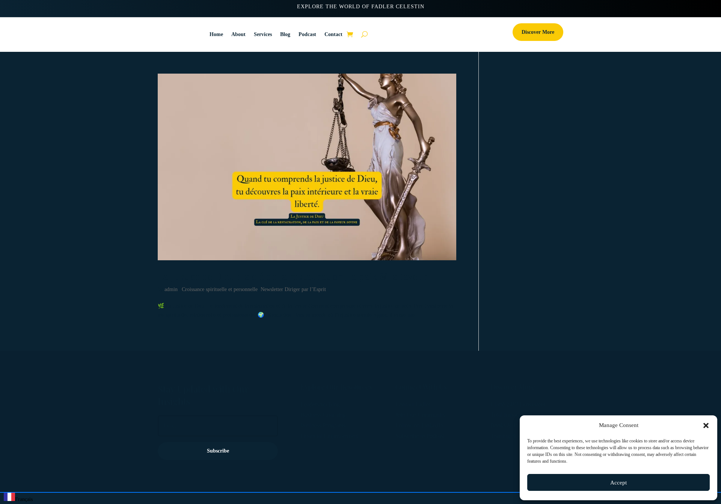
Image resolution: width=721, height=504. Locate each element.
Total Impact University (518, 415)
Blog (285, 34)
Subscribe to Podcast (420, 436)
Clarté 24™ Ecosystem (517, 404)
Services (263, 34)
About (238, 34)
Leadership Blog (320, 404)
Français (24, 499)
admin (171, 289)
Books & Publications (516, 425)
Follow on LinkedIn (419, 425)
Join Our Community (420, 415)
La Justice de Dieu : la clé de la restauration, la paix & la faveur (293, 276)
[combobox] (18, 498)
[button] (706, 425)
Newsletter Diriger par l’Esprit (293, 289)
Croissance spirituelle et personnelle (220, 289)
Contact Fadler (412, 404)
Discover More (538, 32)
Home (216, 34)
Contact (333, 34)
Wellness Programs (322, 425)
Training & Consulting (517, 436)
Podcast (307, 34)
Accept (618, 483)
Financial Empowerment (329, 436)
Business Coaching (323, 415)
